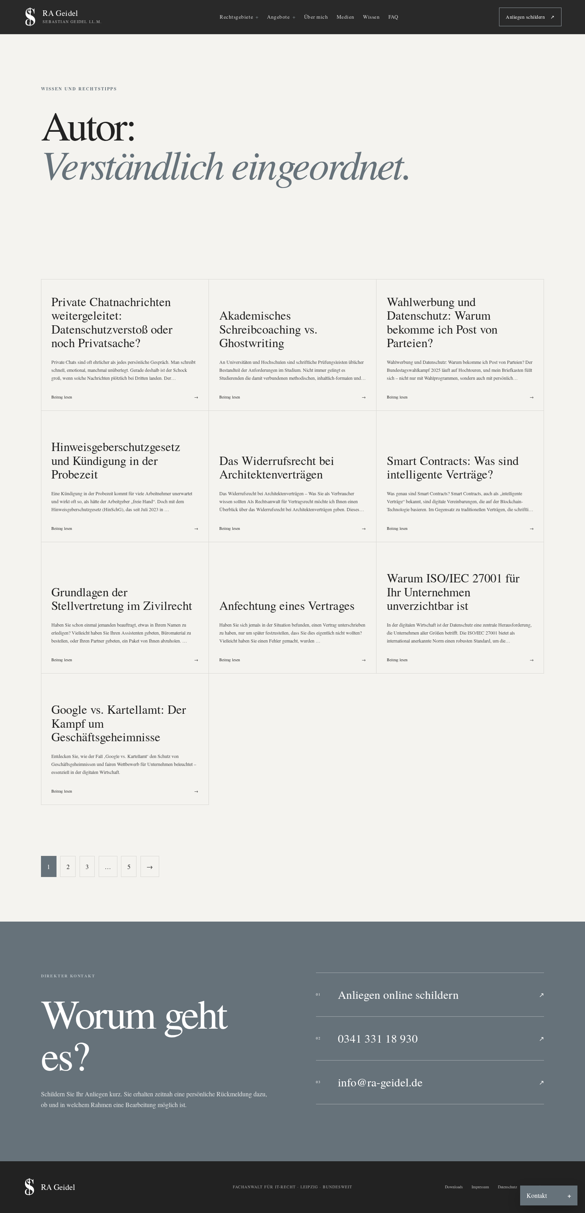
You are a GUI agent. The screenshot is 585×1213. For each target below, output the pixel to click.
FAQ (393, 16)
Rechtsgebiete (236, 16)
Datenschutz (507, 1187)
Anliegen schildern (530, 17)
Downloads (454, 1187)
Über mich (316, 16)
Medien (346, 16)
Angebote (278, 16)
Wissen (371, 16)
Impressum (480, 1187)
